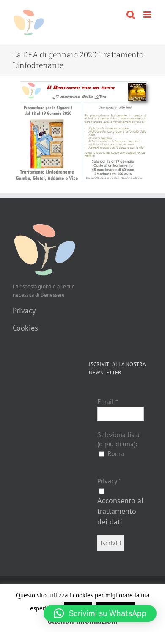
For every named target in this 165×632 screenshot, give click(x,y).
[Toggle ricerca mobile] (130, 14)
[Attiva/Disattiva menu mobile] (147, 14)
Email (107, 401)
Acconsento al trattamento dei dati (120, 511)
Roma (115, 453)
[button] (100, 613)
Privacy (24, 310)
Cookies (25, 328)
